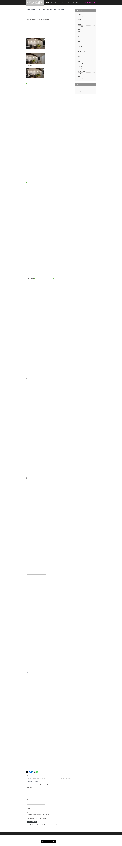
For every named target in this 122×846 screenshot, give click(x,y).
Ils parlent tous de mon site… (67, 778)
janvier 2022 (80, 16)
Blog (82, 2)
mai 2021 (79, 19)
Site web (28, 808)
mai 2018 (79, 44)
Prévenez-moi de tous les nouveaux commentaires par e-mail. (38, 814)
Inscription (80, 88)
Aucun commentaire (35, 11)
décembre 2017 (81, 49)
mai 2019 (79, 29)
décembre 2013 (81, 78)
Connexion (80, 91)
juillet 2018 (80, 41)
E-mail (28, 803)
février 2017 (80, 63)
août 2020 (80, 21)
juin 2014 (79, 73)
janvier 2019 (80, 34)
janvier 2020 (80, 26)
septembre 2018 (81, 39)
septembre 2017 (81, 51)
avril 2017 (79, 58)
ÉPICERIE (67, 2)
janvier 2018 (80, 46)
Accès (72, 2)
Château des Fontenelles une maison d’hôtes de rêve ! (36, 778)
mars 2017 (80, 61)
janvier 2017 (80, 66)
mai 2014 (79, 76)
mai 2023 (79, 14)
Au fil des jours (29, 775)
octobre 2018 (80, 36)
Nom (28, 799)
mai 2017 (79, 56)
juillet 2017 (80, 54)
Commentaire (29, 787)
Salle (63, 2)
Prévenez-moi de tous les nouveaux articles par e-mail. (37, 818)
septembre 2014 (81, 71)
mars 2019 (80, 31)
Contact (77, 2)
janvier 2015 (80, 68)
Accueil (47, 2)
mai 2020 (79, 24)
